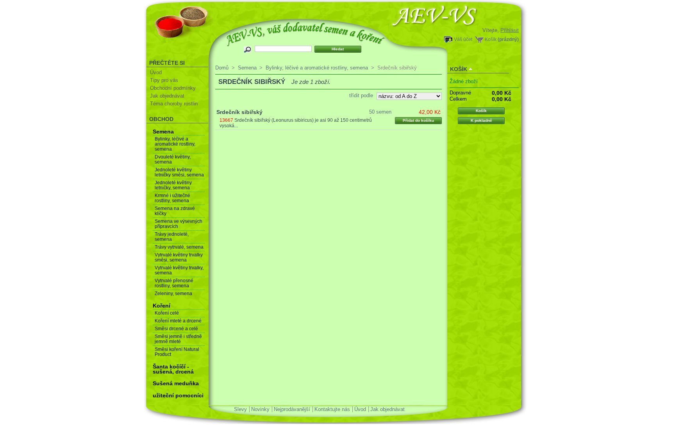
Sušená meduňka (176, 383)
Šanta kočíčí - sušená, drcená (173, 369)
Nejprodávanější (292, 409)
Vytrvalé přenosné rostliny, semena (174, 283)
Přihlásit (509, 30)
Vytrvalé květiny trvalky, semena (179, 270)
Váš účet (463, 39)
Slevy (240, 409)
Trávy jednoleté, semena (172, 236)
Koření (161, 306)
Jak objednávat (167, 96)
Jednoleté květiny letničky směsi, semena (179, 172)
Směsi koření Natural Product (177, 352)
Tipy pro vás (164, 80)
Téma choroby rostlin (174, 104)
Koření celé (167, 313)
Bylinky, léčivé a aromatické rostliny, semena (175, 144)
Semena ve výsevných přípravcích (178, 224)
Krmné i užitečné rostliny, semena (172, 198)
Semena (163, 131)
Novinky (260, 409)
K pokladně (481, 120)
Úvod (156, 72)
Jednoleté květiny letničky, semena (173, 185)
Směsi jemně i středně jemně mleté (178, 339)
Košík (490, 39)
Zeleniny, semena (173, 293)
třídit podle (361, 95)
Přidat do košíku (418, 120)
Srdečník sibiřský (239, 112)
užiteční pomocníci (178, 395)
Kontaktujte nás (332, 409)
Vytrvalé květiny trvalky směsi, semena (179, 257)
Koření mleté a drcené (178, 321)
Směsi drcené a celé (176, 328)
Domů (222, 68)
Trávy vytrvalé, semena (179, 247)
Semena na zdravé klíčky (175, 211)
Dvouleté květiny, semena (173, 159)
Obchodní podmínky (173, 88)
